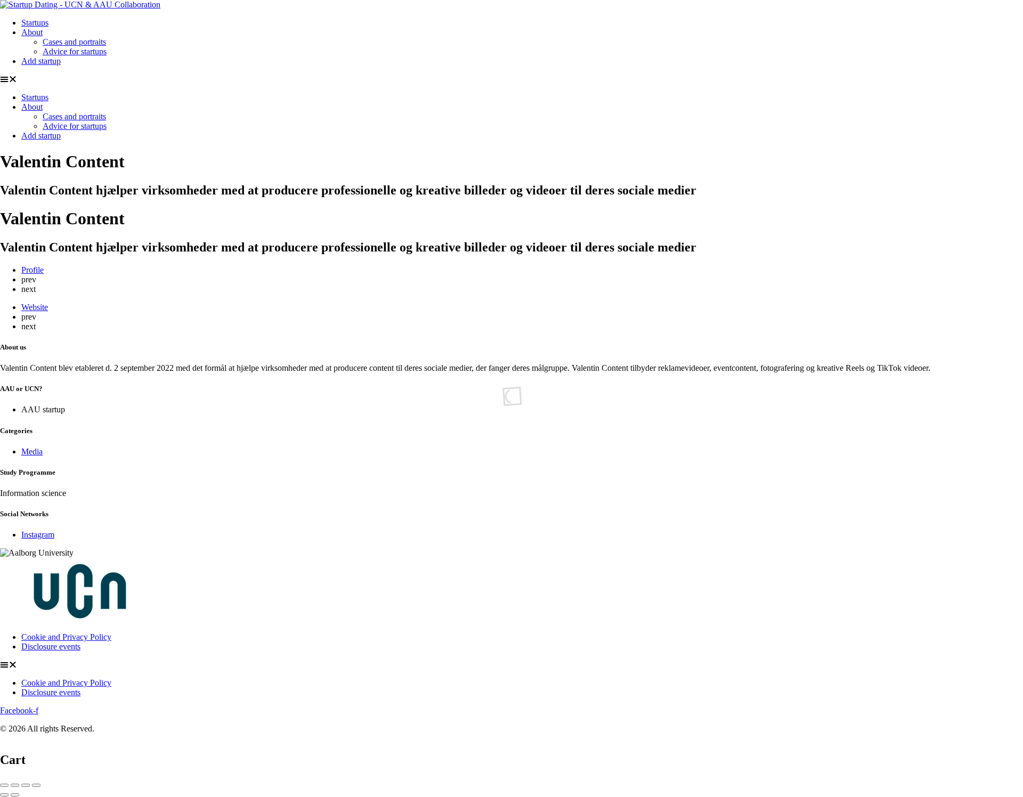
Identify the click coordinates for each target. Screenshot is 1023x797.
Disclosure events (50, 646)
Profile (32, 269)
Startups (34, 22)
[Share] (15, 785)
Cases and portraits (74, 41)
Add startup (41, 61)
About (32, 32)
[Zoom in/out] (36, 785)
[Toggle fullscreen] (25, 785)
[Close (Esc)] (4, 785)
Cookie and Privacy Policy (66, 636)
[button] (511, 79)
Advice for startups (75, 51)
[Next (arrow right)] (15, 794)
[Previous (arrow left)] (4, 794)
